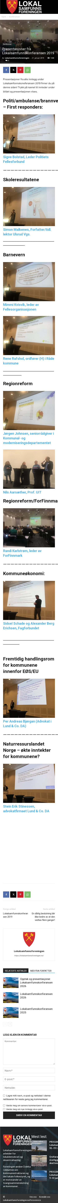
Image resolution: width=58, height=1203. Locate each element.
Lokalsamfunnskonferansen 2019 (15, 915)
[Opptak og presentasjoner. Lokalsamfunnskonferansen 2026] (11, 982)
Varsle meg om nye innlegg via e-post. (24, 1109)
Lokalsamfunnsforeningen (17, 58)
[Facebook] (6, 70)
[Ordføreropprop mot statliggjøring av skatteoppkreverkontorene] (39, 1160)
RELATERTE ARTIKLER (16, 971)
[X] (13, 70)
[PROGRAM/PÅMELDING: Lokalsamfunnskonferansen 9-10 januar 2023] (39, 1175)
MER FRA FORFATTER (41, 971)
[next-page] (10, 1024)
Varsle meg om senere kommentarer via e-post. (29, 1105)
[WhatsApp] (27, 70)
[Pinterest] (20, 70)
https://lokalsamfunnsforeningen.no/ (29, 955)
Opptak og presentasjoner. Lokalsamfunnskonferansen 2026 (36, 982)
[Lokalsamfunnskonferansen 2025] (11, 1012)
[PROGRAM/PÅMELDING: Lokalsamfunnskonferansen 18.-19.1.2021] (39, 1145)
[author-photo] (29, 946)
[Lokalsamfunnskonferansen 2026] (11, 997)
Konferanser (14, 16)
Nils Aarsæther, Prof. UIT (22, 492)
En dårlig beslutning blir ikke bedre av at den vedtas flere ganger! (43, 916)
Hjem (4, 16)
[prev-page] (5, 1024)
